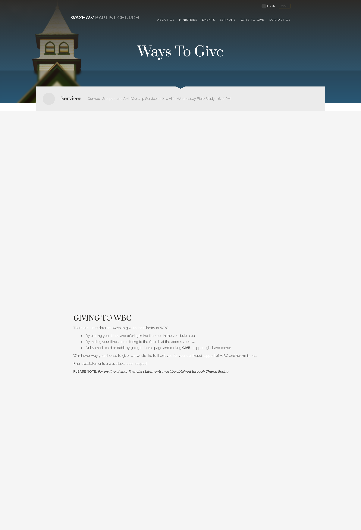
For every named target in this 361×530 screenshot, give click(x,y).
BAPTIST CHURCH (105, 17)
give (284, 6)
